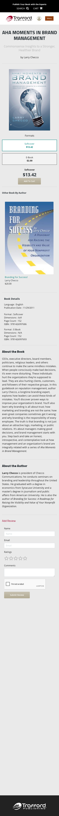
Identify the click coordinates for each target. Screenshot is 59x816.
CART (36, 8)
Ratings (8, 551)
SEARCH (21, 8)
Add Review (9, 520)
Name (7, 528)
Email (7, 540)
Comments (10, 565)
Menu (49, 18)
